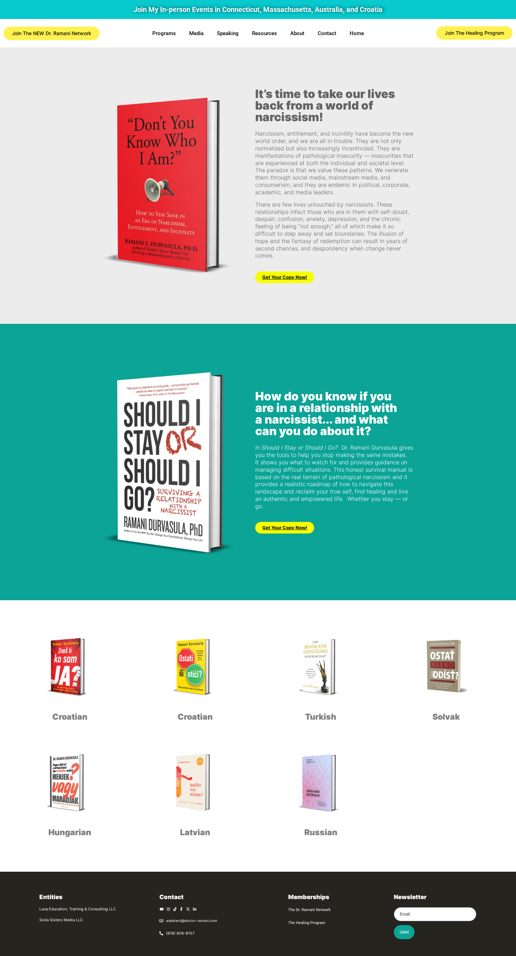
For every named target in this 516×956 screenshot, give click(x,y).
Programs (164, 33)
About (297, 33)
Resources (264, 33)
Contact (327, 33)
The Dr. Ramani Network (309, 910)
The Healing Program (306, 923)
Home (357, 33)
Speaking (228, 33)
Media (196, 33)
